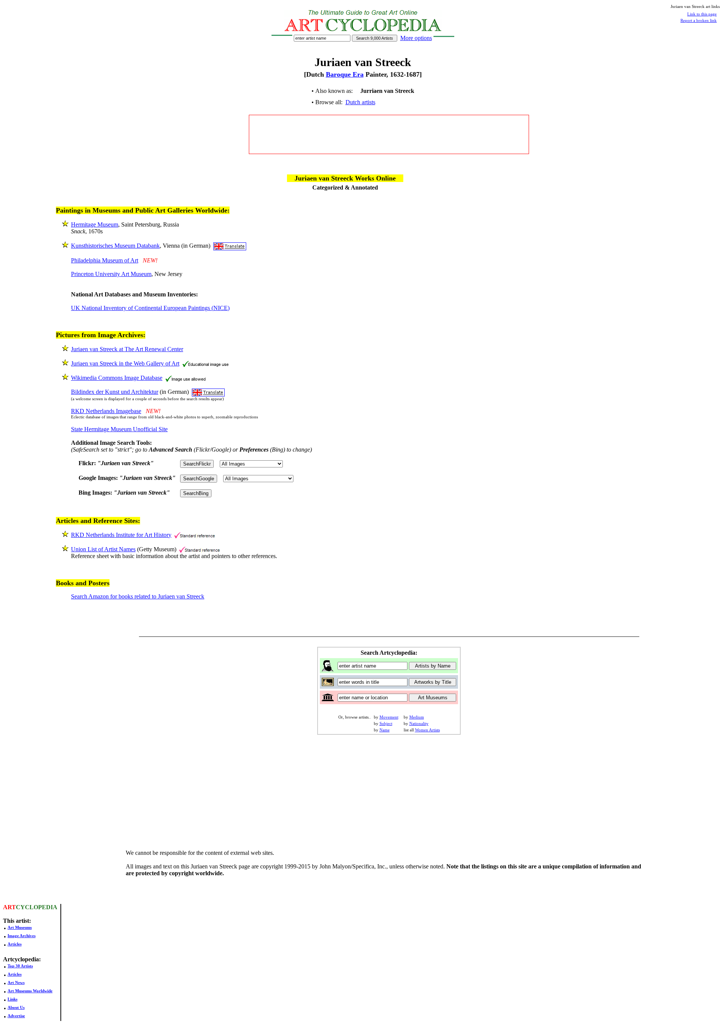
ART (9, 907)
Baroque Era (345, 74)
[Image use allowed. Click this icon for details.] (185, 378)
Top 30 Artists (20, 966)
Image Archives (21, 935)
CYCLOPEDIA (36, 907)
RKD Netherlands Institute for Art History (121, 535)
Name (384, 730)
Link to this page (702, 14)
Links (12, 999)
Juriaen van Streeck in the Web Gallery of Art (125, 363)
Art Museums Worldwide (30, 991)
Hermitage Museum (94, 224)
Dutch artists (360, 102)
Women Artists (427, 730)
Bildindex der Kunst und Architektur (114, 392)
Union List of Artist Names (103, 549)
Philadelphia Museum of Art (104, 260)
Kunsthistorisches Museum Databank (115, 245)
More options (416, 38)
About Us (16, 1007)
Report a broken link (698, 20)
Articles (15, 944)
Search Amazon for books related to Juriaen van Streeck (137, 596)
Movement (388, 717)
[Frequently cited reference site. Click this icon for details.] (194, 535)
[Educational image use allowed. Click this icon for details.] (205, 363)
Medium (416, 717)
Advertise (16, 1015)
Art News (16, 982)
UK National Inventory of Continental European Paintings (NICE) (150, 308)
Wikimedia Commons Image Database (116, 378)
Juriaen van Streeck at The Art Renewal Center (127, 349)
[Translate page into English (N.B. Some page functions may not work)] (229, 245)
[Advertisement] (388, 134)
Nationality (419, 723)
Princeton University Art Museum (111, 274)
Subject (385, 723)
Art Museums (20, 927)
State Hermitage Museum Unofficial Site (119, 429)
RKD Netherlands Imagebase (106, 411)
